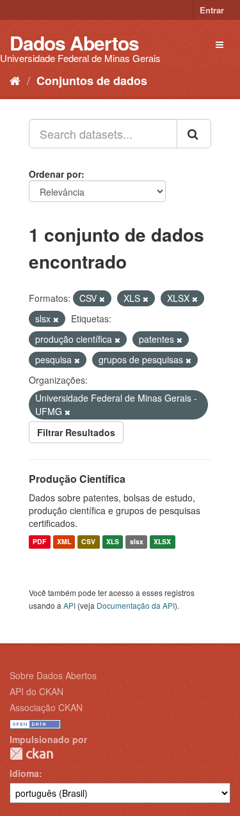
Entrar (212, 10)
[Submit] (194, 133)
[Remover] (102, 299)
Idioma (24, 773)
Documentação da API (136, 605)
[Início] (15, 80)
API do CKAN (36, 691)
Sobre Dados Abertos (53, 675)
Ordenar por (55, 174)
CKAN (31, 753)
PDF (39, 542)
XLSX (162, 542)
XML (64, 542)
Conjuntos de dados (91, 80)
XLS (112, 542)
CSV (88, 542)
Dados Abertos (74, 42)
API (69, 605)
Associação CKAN (46, 707)
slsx (136, 542)
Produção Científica (77, 478)
